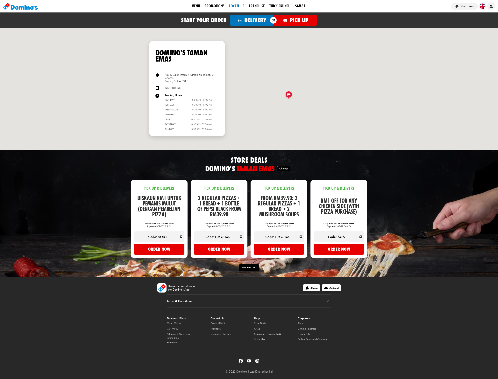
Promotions (214, 6)
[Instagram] (257, 362)
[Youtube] (249, 362)
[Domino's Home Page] (20, 6)
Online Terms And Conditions (313, 339)
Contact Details (218, 323)
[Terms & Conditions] (327, 301)
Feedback (215, 328)
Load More (246, 267)
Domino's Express (307, 328)
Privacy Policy (305, 334)
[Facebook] (241, 362)
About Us (302, 323)
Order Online (174, 323)
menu (195, 6)
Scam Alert (260, 339)
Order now (159, 249)
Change (283, 168)
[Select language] (482, 6)
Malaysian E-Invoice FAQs (268, 334)
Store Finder (260, 323)
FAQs (257, 328)
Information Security (220, 334)
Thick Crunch (279, 6)
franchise (257, 6)
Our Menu (172, 328)
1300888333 (173, 88)
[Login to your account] (491, 6)
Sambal (301, 6)
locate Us (236, 6)
